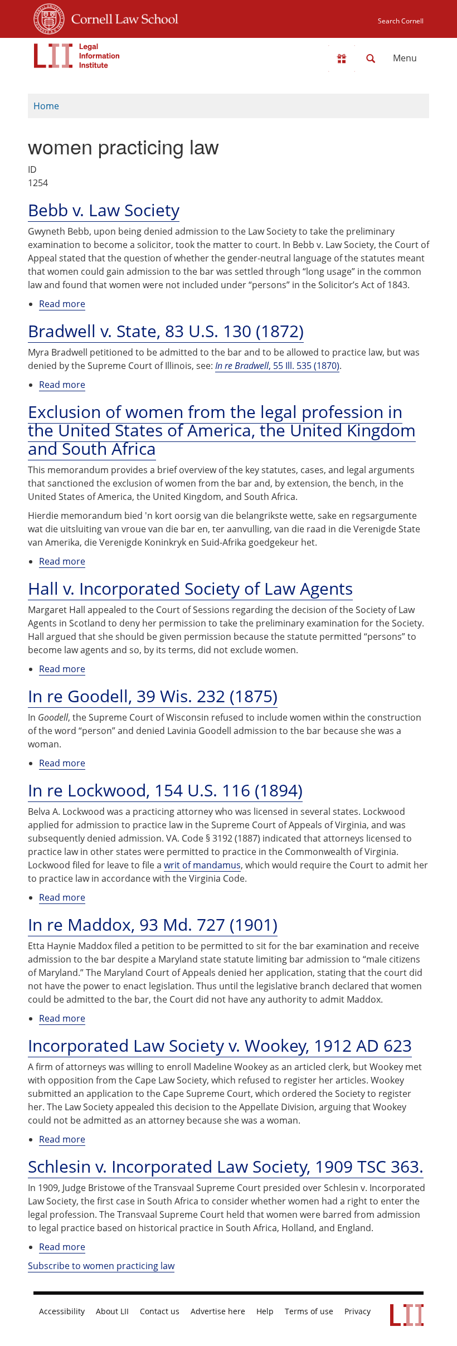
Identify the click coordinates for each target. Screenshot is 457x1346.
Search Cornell (401, 21)
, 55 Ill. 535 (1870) (277, 365)
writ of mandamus (202, 865)
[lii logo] (77, 56)
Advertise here (218, 1311)
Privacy (357, 1311)
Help (265, 1311)
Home (46, 106)
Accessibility (62, 1311)
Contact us (159, 1311)
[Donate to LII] (341, 58)
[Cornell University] (49, 17)
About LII (112, 1311)
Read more (62, 304)
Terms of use (309, 1311)
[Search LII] (370, 58)
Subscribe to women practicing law (101, 1266)
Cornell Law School (121, 17)
